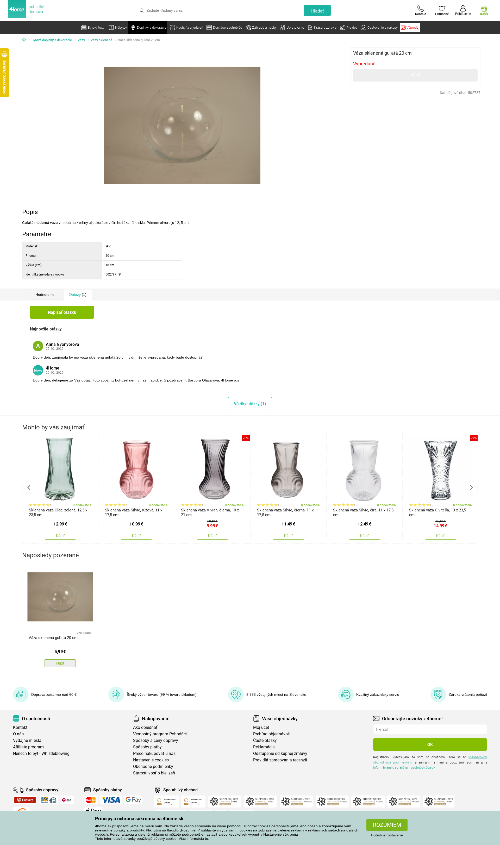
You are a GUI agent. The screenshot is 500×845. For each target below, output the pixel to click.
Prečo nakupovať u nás (154, 753)
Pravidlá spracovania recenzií (280, 760)
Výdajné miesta (27, 740)
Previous (28, 487)
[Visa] (111, 800)
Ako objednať (145, 727)
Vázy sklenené (101, 40)
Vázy (81, 40)
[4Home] (25, 40)
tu (206, 838)
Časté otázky (265, 740)
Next (471, 487)
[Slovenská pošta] (49, 800)
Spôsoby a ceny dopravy (155, 740)
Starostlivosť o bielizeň (154, 773)
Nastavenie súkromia (280, 834)
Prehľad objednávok (271, 734)
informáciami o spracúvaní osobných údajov (404, 767)
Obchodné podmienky (153, 766)
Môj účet (261, 727)
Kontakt (20, 727)
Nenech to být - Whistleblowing (41, 753)
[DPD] (67, 800)
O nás (18, 734)
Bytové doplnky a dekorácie (52, 40)
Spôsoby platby (147, 747)
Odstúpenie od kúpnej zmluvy (280, 753)
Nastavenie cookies (151, 760)
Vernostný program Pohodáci (160, 734)
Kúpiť (415, 74)
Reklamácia (264, 747)
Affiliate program (28, 747)
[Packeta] (25, 800)
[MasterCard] (91, 800)
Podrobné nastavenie (387, 835)
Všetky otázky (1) (250, 403)
